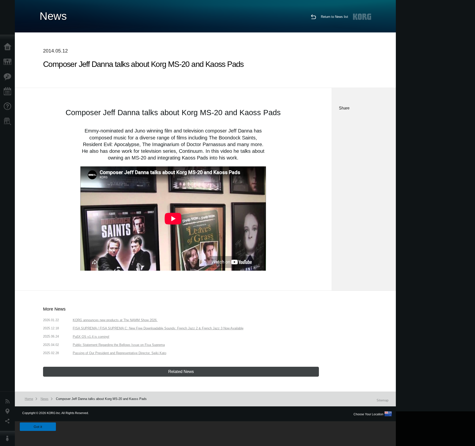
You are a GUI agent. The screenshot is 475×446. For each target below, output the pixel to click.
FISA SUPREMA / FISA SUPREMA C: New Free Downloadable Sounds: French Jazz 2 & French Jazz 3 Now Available (158, 328)
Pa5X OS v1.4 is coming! (91, 337)
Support (8, 106)
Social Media (8, 421)
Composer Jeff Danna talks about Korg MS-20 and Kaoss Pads (101, 399)
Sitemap (382, 400)
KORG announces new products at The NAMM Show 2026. (115, 320)
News (8, 401)
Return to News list (334, 17)
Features (8, 76)
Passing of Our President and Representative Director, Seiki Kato (119, 353)
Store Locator (8, 121)
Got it (38, 427)
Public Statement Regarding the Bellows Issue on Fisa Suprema (119, 345)
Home (8, 47)
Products (8, 61)
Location (8, 411)
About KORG (8, 438)
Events (8, 91)
